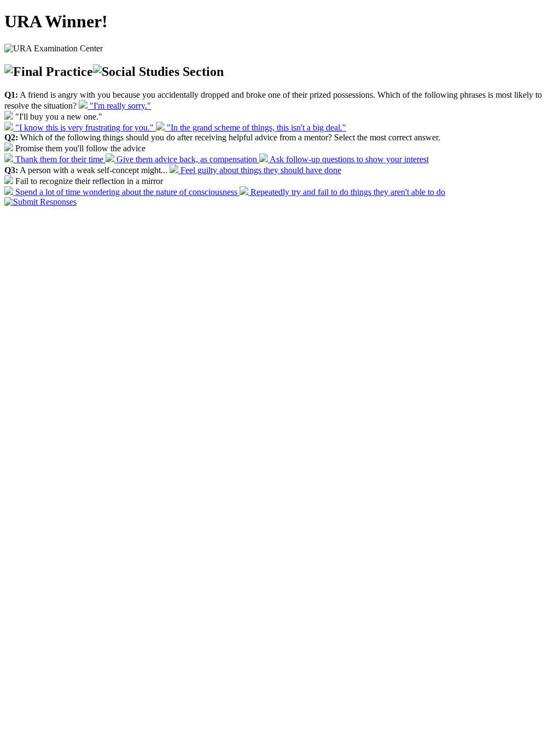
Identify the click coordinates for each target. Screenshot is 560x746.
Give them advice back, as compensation (186, 159)
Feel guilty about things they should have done (259, 170)
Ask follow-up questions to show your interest (348, 159)
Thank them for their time (59, 159)
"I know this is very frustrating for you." (84, 127)
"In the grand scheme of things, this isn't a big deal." (255, 127)
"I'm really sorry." (119, 105)
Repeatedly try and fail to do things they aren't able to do (346, 192)
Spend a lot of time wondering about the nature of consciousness (126, 192)
